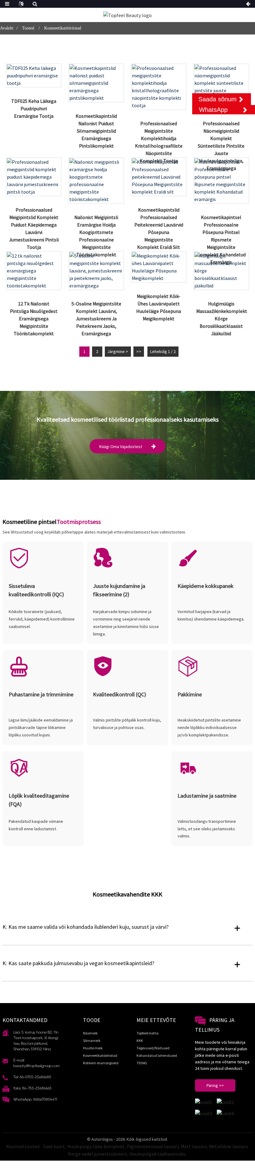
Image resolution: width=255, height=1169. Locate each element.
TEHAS (142, 1063)
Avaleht (6, 28)
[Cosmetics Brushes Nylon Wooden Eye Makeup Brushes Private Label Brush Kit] (96, 83)
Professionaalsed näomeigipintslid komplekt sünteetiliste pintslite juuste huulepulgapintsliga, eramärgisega (221, 145)
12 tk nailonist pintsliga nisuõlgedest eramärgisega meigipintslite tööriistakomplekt (34, 318)
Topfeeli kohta (148, 1033)
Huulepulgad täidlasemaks (157, 1154)
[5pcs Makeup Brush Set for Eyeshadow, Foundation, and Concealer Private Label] (96, 270)
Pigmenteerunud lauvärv (152, 1146)
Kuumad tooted (22, 1146)
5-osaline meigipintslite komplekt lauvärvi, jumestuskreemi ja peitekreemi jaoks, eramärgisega (96, 318)
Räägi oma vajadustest (120, 446)
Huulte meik (93, 1048)
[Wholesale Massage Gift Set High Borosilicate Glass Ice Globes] (221, 270)
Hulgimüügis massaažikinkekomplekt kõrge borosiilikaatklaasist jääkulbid (221, 318)
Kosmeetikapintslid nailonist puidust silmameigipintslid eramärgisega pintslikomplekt (96, 131)
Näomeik (90, 1033)
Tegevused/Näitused (153, 1048)
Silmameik (91, 1040)
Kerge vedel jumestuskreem (97, 1154)
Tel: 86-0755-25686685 (32, 1077)
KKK (140, 1040)
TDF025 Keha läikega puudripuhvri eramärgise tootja (33, 108)
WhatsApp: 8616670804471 (35, 1099)
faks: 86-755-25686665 (32, 1088)
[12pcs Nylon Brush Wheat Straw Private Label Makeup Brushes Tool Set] (34, 270)
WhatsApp (213, 109)
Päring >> (215, 1085)
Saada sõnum (217, 99)
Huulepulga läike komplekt (96, 1146)
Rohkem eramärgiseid (100, 1063)
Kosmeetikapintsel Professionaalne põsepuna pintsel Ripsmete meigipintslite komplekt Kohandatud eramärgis (221, 239)
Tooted (28, 28)
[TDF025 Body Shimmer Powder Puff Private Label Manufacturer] (34, 75)
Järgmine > (118, 351)
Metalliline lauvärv (228, 1146)
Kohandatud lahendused (157, 1055)
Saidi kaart (54, 1146)
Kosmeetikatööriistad (62, 28)
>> (138, 351)
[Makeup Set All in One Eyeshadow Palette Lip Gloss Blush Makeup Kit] (159, 267)
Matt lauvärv (194, 1146)
